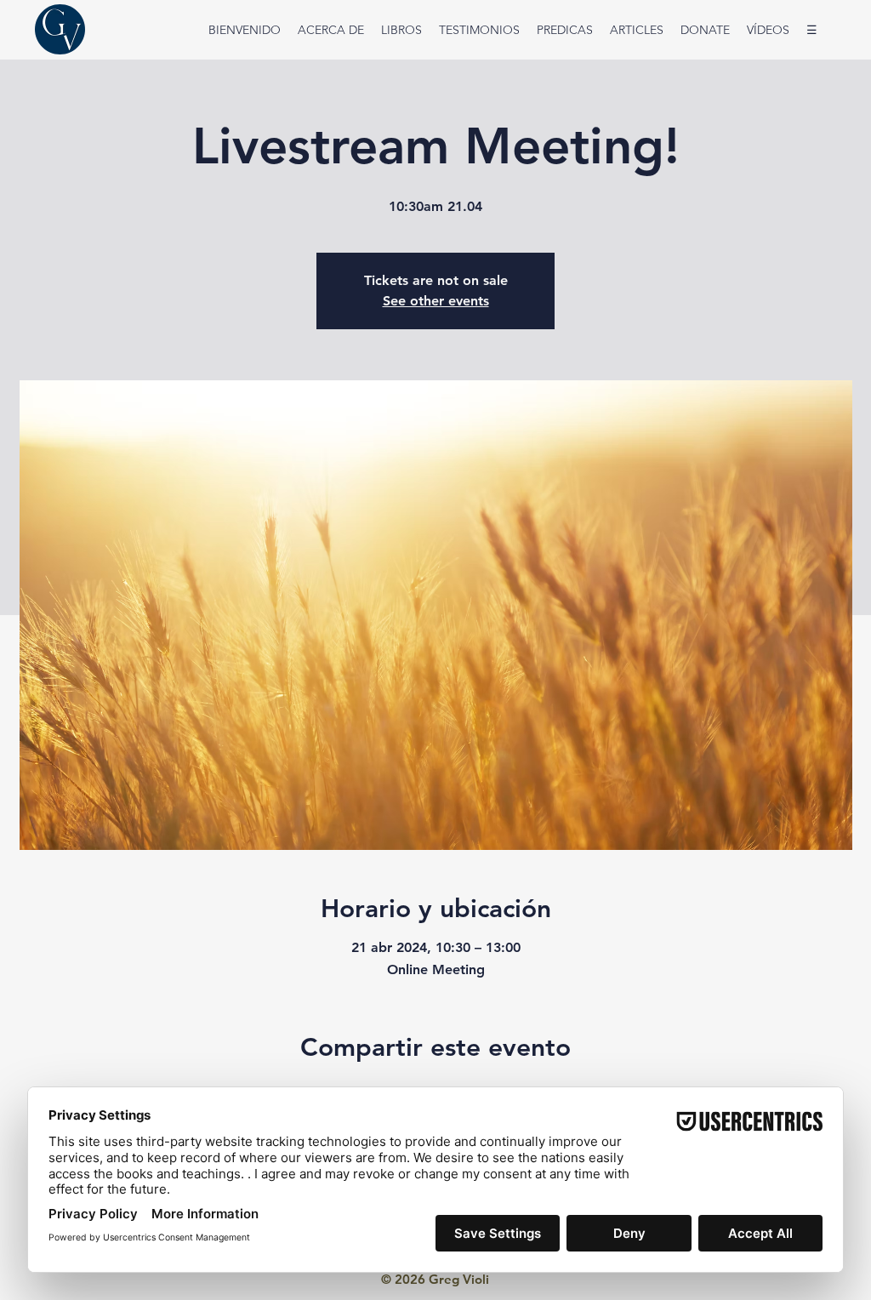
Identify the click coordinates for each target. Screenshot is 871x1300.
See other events (436, 301)
